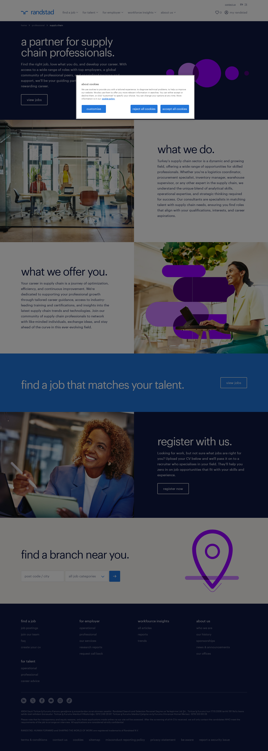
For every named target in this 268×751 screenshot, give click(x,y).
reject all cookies (144, 108)
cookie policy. (108, 99)
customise (94, 108)
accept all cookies (174, 108)
